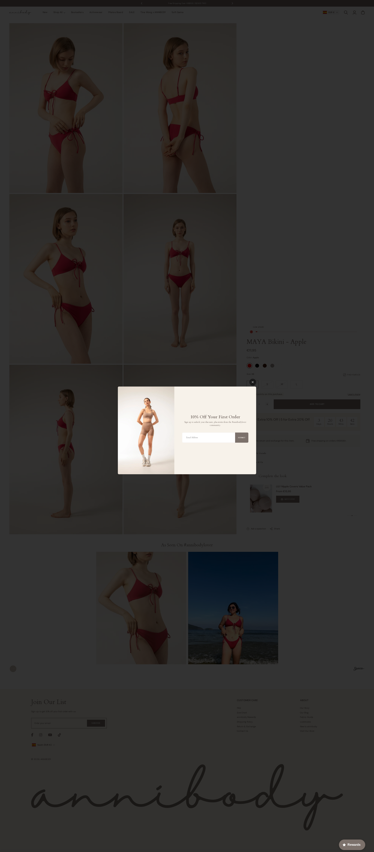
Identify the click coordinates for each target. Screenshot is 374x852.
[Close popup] (252, 382)
